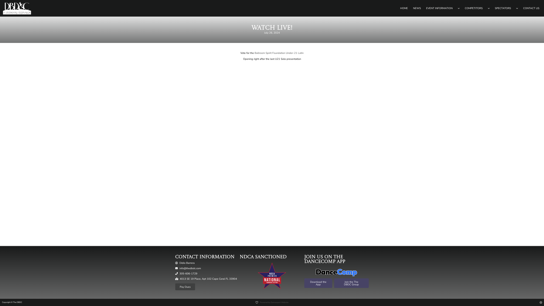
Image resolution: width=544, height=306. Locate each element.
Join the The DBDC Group (351, 283)
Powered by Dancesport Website (274, 302)
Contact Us (531, 8)
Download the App (318, 283)
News (417, 8)
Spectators (503, 8)
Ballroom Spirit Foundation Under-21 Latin (279, 53)
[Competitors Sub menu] (488, 8)
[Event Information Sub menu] (458, 8)
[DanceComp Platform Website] (336, 272)
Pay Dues (185, 287)
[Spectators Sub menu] (517, 8)
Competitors (474, 8)
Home (404, 8)
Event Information (439, 8)
